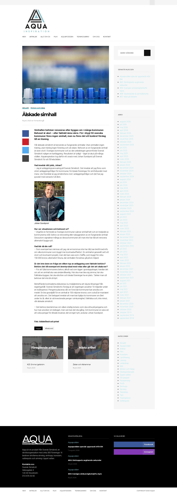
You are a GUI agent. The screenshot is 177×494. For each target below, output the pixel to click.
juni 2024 (123, 185)
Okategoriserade (127, 372)
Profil (122, 383)
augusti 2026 (125, 121)
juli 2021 (123, 283)
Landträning (125, 357)
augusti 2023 (125, 214)
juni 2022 (123, 252)
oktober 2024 (125, 173)
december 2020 (126, 304)
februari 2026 (125, 133)
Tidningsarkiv (83, 37)
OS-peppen (124, 378)
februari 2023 (125, 231)
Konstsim (124, 354)
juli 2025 (123, 147)
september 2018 (127, 318)
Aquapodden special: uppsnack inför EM (85, 447)
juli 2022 (123, 249)
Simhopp (123, 386)
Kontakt (107, 37)
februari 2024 (125, 197)
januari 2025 (125, 165)
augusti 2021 (125, 280)
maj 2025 (124, 153)
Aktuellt (123, 343)
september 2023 (127, 211)
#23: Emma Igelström (36, 364)
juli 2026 (123, 124)
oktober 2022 (125, 243)
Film (55, 37)
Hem (24, 37)
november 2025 (126, 139)
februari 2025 (125, 162)
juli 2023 (123, 217)
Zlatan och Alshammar (82, 364)
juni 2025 (123, 150)
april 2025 (124, 156)
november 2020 (126, 306)
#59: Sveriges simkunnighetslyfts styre (85, 474)
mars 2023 (124, 228)
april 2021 (124, 292)
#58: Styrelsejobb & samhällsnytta (134, 94)
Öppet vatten (125, 375)
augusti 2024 (125, 179)
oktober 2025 (125, 142)
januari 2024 (125, 200)
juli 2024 (123, 182)
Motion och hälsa (127, 369)
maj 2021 (124, 289)
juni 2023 (123, 220)
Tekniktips (124, 392)
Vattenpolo (124, 401)
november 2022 (126, 240)
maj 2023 (124, 223)
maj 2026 (124, 127)
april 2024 (124, 191)
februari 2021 (125, 298)
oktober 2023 (125, 208)
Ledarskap (124, 363)
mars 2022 (124, 260)
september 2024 (127, 176)
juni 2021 (123, 286)
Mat (121, 366)
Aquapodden (67, 37)
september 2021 (127, 278)
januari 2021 (125, 301)
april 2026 (124, 130)
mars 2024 (124, 194)
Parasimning (125, 380)
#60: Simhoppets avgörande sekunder (84, 460)
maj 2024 (124, 188)
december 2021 (126, 269)
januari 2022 (125, 266)
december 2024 (126, 168)
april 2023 (124, 226)
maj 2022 (124, 254)
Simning (123, 389)
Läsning (123, 360)
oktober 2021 (125, 275)
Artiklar (33, 37)
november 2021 (126, 272)
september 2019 (127, 315)
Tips (121, 395)
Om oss (96, 37)
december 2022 (126, 237)
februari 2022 (125, 263)
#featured (49, 328)
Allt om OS (45, 37)
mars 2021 (124, 295)
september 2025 (127, 145)
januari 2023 (125, 234)
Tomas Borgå (39, 121)
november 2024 (126, 171)
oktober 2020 (125, 309)
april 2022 (124, 257)
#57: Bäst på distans (128, 97)
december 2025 (126, 136)
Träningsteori (125, 398)
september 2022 (127, 246)
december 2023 (126, 202)
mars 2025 (124, 159)
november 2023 (126, 205)
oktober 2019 (125, 312)
